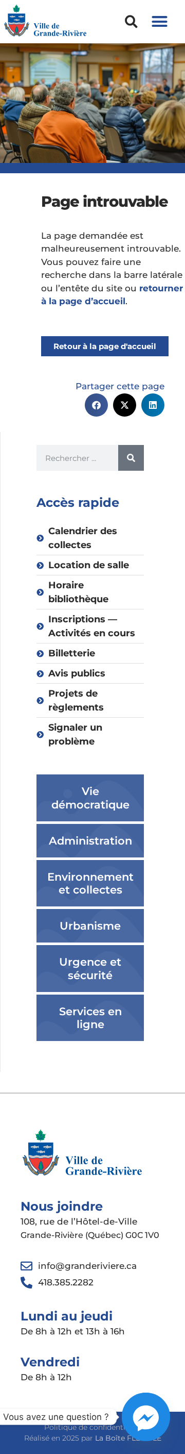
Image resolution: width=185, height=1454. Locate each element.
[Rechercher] (131, 458)
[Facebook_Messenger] (146, 1417)
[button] (131, 21)
